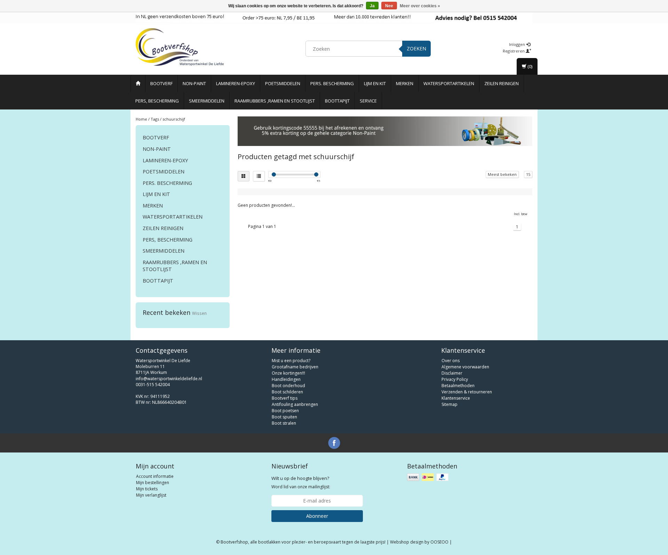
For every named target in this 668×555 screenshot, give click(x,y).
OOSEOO (439, 542)
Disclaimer (452, 373)
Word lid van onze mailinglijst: (300, 482)
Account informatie (155, 476)
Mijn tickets (147, 489)
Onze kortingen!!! (288, 373)
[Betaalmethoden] (428, 477)
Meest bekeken (502, 174)
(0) (529, 66)
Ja (372, 5)
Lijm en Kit (375, 83)
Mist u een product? (291, 361)
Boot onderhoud (288, 386)
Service (368, 101)
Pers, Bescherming (157, 101)
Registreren (514, 51)
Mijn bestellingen (152, 482)
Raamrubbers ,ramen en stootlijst (274, 101)
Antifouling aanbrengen (295, 404)
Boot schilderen (287, 392)
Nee (389, 5)
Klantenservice (456, 398)
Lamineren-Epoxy (235, 83)
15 (528, 174)
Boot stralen (284, 423)
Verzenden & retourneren (467, 392)
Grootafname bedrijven (295, 367)
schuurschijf (173, 119)
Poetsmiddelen (282, 83)
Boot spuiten (284, 417)
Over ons (451, 361)
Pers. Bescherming (332, 83)
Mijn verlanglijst (151, 495)
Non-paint (194, 83)
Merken (404, 83)
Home (141, 119)
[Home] (137, 83)
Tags (155, 119)
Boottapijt (337, 101)
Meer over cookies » (420, 5)
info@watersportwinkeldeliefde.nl (169, 379)
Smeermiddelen (206, 101)
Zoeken (416, 48)
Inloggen (517, 44)
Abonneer (317, 516)
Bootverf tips (284, 398)
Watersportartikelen (448, 83)
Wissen (199, 313)
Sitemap (450, 404)
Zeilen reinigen (501, 83)
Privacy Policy (455, 379)
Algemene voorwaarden (465, 367)
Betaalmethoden (458, 386)
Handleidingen (286, 379)
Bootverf (161, 83)
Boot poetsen (285, 411)
